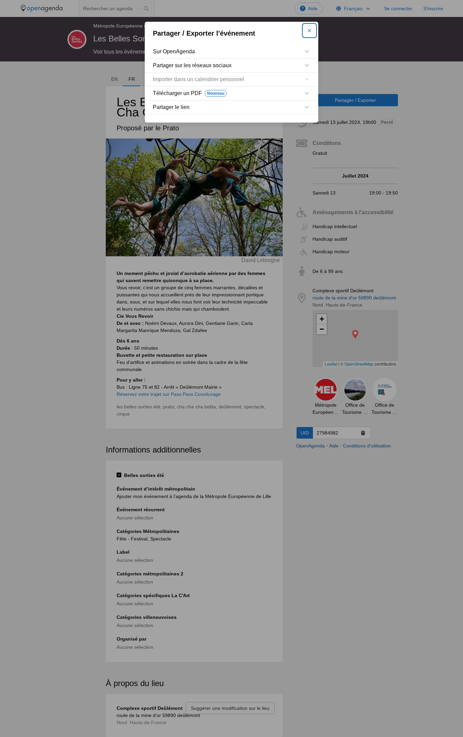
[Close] (309, 30)
